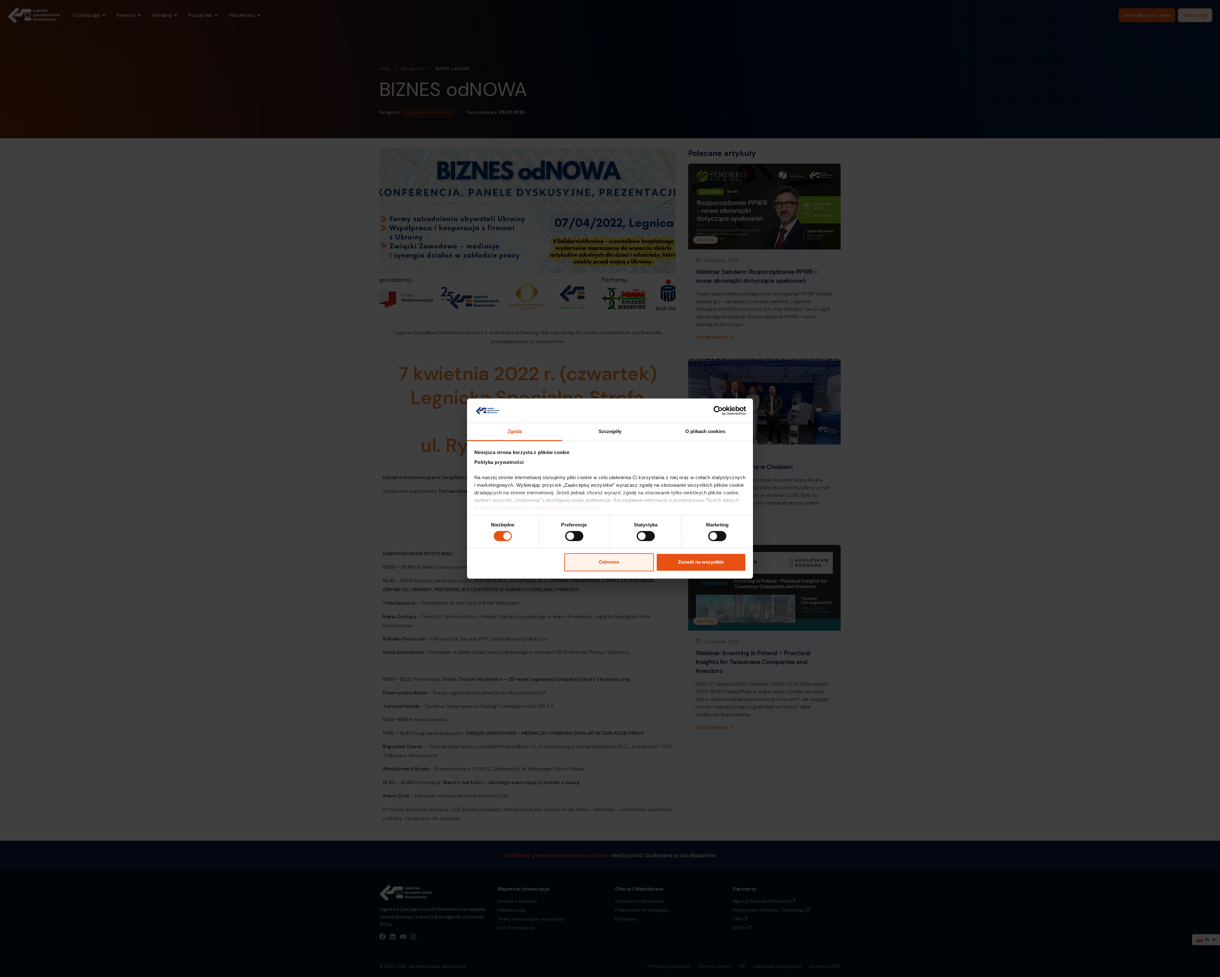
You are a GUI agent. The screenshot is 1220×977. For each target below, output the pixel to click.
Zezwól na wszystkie (701, 562)
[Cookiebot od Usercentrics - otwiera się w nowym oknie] (718, 410)
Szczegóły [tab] (610, 431)
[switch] (574, 536)
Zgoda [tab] (515, 431)
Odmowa (609, 562)
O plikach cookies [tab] (705, 431)
